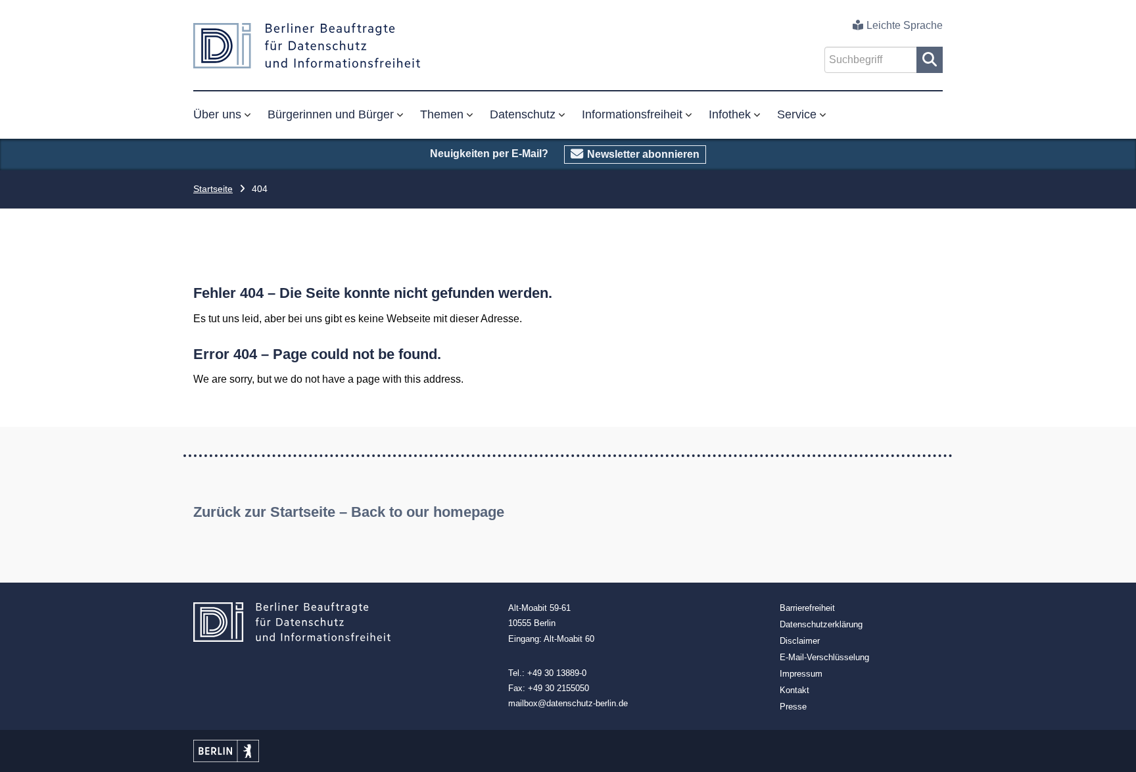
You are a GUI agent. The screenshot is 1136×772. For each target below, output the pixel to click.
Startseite (213, 188)
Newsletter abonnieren (643, 154)
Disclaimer (800, 641)
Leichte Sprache (904, 25)
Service (796, 114)
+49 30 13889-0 (556, 673)
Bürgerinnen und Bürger (331, 114)
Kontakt (794, 690)
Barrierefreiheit (807, 608)
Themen (441, 114)
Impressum (801, 674)
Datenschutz (523, 114)
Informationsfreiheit (632, 114)
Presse (793, 707)
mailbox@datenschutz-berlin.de (568, 703)
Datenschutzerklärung (821, 624)
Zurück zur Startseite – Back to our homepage (348, 512)
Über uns (217, 114)
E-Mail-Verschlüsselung (824, 657)
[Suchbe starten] (929, 60)
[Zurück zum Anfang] (1111, 747)
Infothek (730, 114)
